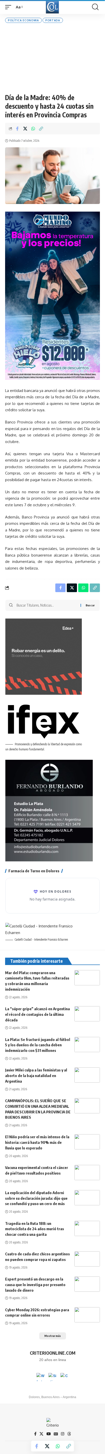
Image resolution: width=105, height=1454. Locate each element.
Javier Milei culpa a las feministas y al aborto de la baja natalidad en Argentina (36, 1075)
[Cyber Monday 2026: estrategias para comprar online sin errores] (87, 1314)
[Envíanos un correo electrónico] (64, 1377)
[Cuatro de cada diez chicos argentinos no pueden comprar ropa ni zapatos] (87, 1259)
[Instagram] (62, 1434)
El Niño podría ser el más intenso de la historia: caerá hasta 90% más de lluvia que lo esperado (37, 1142)
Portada (52, 20)
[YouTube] (48, 1434)
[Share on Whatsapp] (33, 128)
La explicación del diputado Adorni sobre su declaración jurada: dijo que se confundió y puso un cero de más (36, 1198)
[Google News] (55, 1434)
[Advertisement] (52, 58)
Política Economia (23, 20)
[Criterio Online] (52, 7)
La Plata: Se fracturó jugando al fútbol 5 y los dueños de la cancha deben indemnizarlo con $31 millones (37, 1045)
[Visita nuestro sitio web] (52, 1377)
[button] (9, 7)
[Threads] (69, 1434)
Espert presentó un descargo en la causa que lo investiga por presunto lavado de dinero (35, 1284)
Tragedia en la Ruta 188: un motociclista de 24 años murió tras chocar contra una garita (34, 1229)
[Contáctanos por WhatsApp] (40, 1377)
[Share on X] (25, 128)
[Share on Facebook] (17, 128)
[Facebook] (35, 1434)
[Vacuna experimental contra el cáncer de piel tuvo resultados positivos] (87, 1172)
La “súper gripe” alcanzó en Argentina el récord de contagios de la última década (37, 1014)
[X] (41, 1434)
